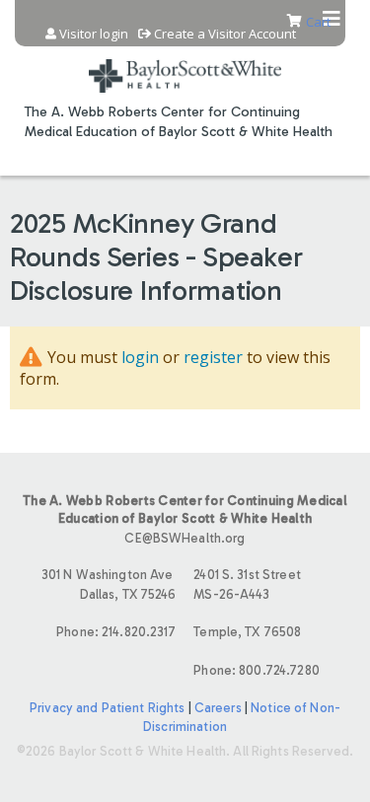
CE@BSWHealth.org (184, 538)
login (140, 357)
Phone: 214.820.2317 (116, 631)
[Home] (185, 64)
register (213, 357)
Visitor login (93, 34)
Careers (218, 707)
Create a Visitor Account (225, 34)
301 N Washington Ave (109, 584)
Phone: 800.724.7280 (256, 670)
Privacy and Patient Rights (107, 707)
